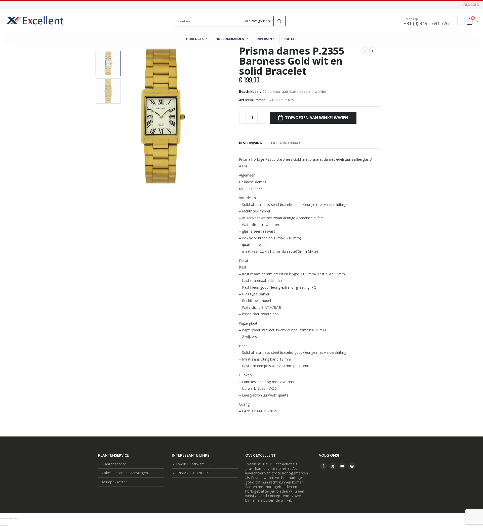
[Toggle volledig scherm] (6, 518)
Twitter (333, 466)
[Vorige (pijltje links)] (2, 525)
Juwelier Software (190, 464)
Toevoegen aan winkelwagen (316, 117)
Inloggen (471, 5)
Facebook (323, 466)
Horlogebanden (230, 39)
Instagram (352, 466)
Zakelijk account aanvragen (125, 472)
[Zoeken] (279, 21)
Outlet (290, 39)
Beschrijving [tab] (250, 143)
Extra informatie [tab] (287, 143)
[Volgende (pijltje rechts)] (6, 525)
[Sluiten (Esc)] (15, 518)
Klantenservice (114, 464)
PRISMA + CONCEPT (192, 472)
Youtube (342, 466)
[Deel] (11, 518)
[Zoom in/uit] (2, 518)
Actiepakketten (115, 481)
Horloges (195, 39)
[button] (92, 110)
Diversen (264, 39)
